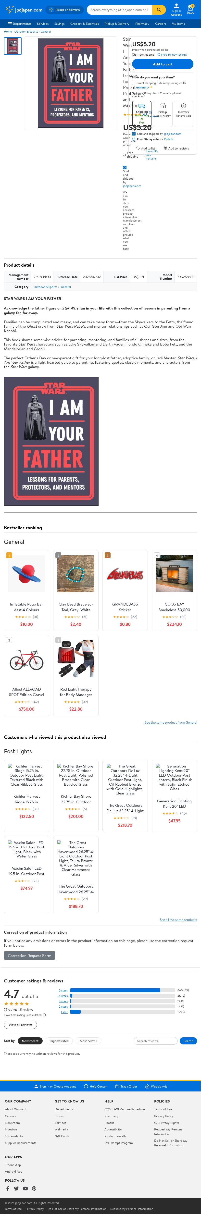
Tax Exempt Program (118, 1142)
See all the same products (178, 919)
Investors (11, 1129)
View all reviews (20, 1024)
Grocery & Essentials (84, 23)
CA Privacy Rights (166, 1122)
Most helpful (88, 1041)
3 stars (63, 1001)
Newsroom (12, 1122)
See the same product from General (171, 722)
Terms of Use (163, 1109)
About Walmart (15, 1109)
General (46, 31)
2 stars (63, 1006)
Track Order (129, 1086)
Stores (59, 1116)
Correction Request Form (29, 955)
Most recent (30, 1041)
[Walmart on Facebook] (7, 1189)
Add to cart (163, 64)
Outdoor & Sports (26, 31)
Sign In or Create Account (58, 1086)
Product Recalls (115, 1136)
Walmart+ (61, 1129)
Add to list (148, 148)
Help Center (98, 1086)
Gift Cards (62, 1136)
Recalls (109, 1122)
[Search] (159, 10)
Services (43, 23)
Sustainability (14, 1136)
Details (168, 139)
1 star (64, 1012)
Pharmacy (142, 23)
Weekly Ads (159, 1086)
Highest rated (59, 1041)
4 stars (63, 996)
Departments (22, 23)
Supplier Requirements (20, 1142)
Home (8, 31)
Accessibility (113, 1129)
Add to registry (178, 148)
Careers (160, 23)
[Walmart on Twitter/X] (16, 1189)
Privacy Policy (164, 1116)
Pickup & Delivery (117, 23)
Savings (59, 23)
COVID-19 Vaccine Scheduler (124, 1109)
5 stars (63, 990)
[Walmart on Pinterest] (34, 1189)
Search (188, 1041)
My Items (178, 23)
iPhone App (13, 1165)
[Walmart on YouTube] (25, 1189)
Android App (13, 1171)
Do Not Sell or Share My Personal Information (171, 1142)
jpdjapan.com (132, 186)
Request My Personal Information (168, 1131)
